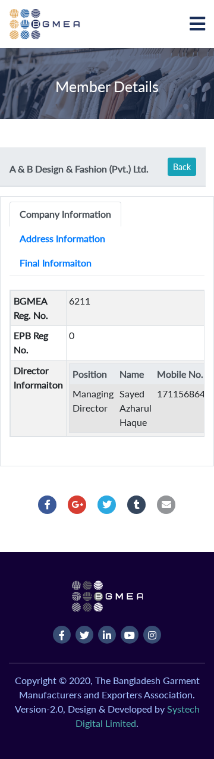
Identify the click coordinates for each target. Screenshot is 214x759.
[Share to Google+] (77, 504)
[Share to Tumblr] (137, 504)
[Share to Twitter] (107, 504)
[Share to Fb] (47, 504)
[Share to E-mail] (166, 504)
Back (182, 167)
